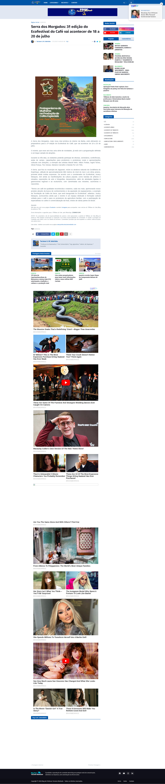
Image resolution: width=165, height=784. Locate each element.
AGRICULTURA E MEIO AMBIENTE (119, 141)
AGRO (119, 144)
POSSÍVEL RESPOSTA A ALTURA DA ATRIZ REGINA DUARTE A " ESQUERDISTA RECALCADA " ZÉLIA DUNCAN (124, 59)
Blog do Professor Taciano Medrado (52, 781)
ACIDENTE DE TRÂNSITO (119, 133)
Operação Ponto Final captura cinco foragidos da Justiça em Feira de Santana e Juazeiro (118, 89)
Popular (111, 39)
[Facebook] (94, 41)
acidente (119, 124)
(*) (119, 122)
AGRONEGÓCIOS (119, 147)
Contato (131, 781)
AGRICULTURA (119, 138)
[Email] (66, 234)
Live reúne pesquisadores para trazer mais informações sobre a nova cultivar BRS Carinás (65, 278)
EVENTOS (43, 22)
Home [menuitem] (46, 3)
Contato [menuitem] (74, 3)
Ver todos (98, 253)
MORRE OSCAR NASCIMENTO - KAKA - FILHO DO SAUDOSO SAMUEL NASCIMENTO (122, 71)
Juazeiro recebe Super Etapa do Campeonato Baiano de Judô (89, 277)
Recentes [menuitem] (64, 3)
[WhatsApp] (100, 41)
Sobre (125, 781)
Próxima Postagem (94, 765)
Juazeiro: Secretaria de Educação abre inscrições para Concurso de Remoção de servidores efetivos (117, 109)
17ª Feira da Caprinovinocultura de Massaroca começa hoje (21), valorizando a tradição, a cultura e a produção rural (41, 279)
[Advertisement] (66, 60)
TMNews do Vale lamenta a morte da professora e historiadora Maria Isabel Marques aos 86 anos (116, 99)
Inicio (119, 781)
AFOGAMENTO (119, 136)
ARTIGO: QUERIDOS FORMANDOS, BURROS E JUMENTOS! (123, 48)
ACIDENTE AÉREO (119, 127)
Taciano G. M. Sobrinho (49, 241)
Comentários (126, 39)
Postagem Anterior (37, 765)
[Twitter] (97, 41)
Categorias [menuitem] (54, 3)
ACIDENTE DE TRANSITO (119, 130)
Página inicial (35, 22)
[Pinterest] (62, 234)
